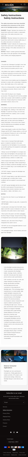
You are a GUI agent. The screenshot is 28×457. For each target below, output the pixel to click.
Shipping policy (14, 454)
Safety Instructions (7, 410)
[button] (2, 4)
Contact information (22, 454)
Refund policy (15, 452)
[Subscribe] (23, 402)
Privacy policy (22, 452)
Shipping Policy (6, 416)
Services (5, 406)
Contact (5, 426)
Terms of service (6, 454)
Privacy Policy (6, 413)
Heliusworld (8, 452)
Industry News (6, 419)
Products (5, 423)
